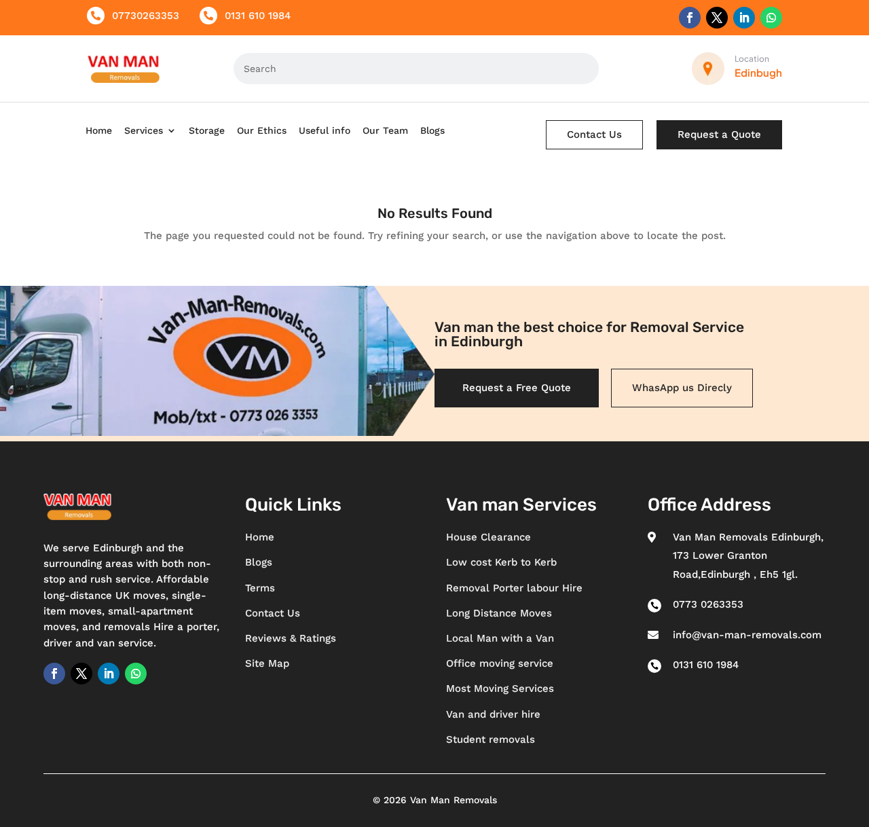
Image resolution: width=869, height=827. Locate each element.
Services (143, 130)
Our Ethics (261, 130)
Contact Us (594, 134)
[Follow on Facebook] (690, 18)
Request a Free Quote (516, 388)
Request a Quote (719, 134)
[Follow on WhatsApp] (771, 18)
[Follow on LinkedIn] (744, 18)
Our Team (385, 130)
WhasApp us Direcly (682, 388)
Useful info (324, 130)
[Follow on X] (717, 18)
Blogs (432, 130)
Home (99, 130)
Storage (207, 130)
